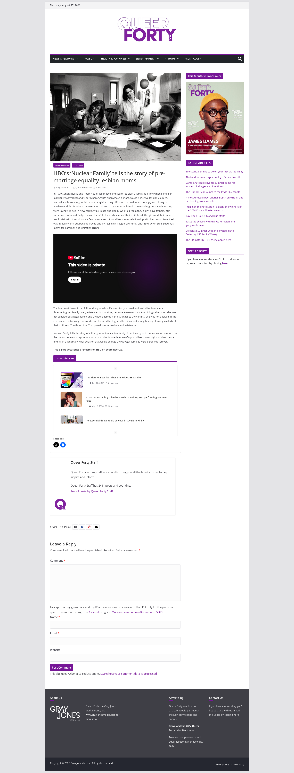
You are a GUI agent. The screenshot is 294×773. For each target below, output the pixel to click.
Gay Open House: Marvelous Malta (205, 216)
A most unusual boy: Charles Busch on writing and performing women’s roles (127, 399)
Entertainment (146, 58)
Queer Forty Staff (84, 187)
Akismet (94, 612)
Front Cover (193, 58)
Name (55, 617)
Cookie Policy (238, 764)
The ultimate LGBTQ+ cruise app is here (208, 240)
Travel (87, 58)
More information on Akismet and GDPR (137, 612)
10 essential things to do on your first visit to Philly (115, 420)
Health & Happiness (114, 58)
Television (78, 165)
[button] (76, 58)
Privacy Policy (222, 764)
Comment (57, 560)
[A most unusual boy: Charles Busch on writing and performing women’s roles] (71, 399)
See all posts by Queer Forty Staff (92, 491)
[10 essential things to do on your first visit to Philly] (72, 423)
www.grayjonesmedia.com (101, 714)
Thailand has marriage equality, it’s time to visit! (213, 177)
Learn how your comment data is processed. (129, 674)
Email (54, 633)
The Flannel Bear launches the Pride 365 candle (113, 377)
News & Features (63, 58)
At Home (170, 58)
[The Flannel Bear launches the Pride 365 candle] (72, 380)
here (224, 263)
